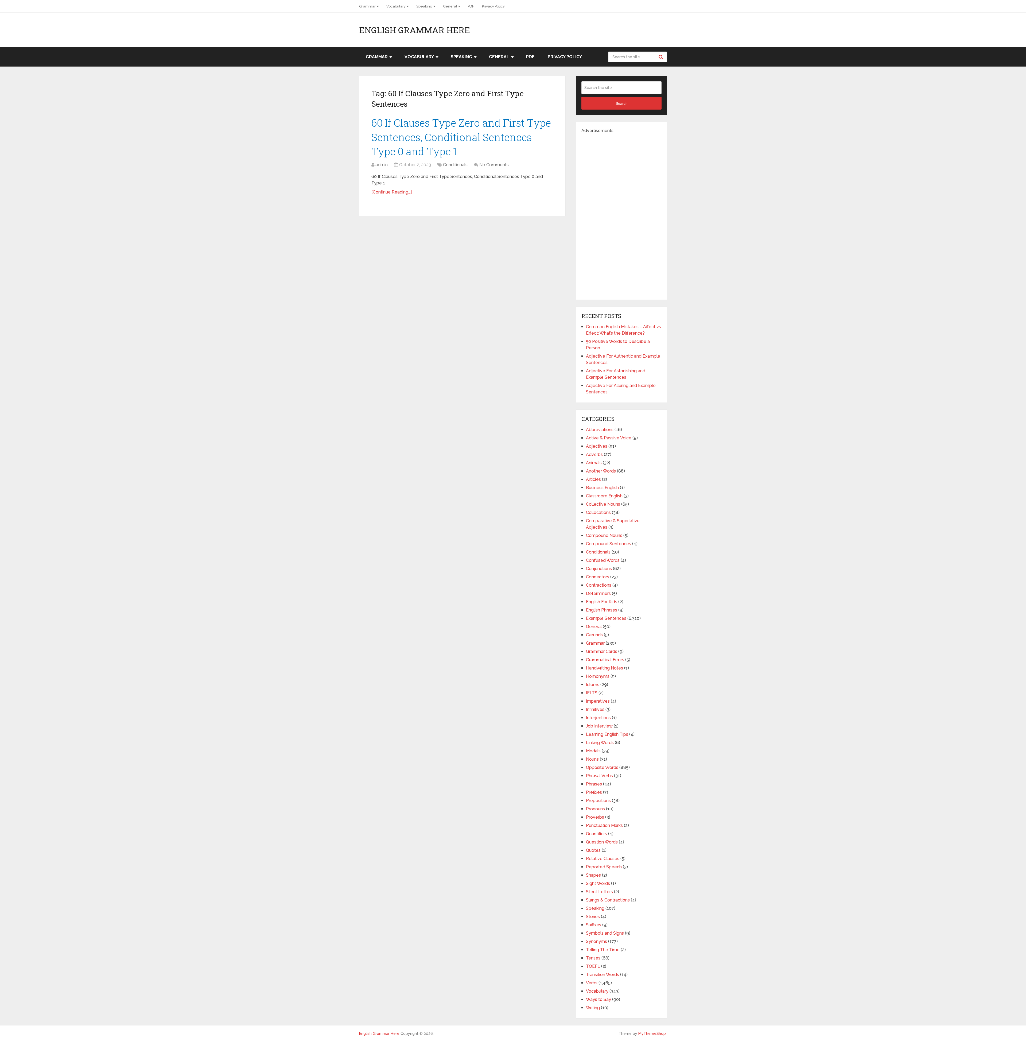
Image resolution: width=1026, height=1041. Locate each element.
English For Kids (601, 601)
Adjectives (596, 446)
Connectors (597, 576)
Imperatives (598, 701)
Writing (593, 1007)
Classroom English (604, 495)
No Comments (494, 164)
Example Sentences (606, 618)
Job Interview (599, 726)
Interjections (598, 717)
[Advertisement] (621, 214)
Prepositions (598, 800)
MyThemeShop (652, 1033)
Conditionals (455, 164)
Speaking (424, 6)
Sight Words (598, 883)
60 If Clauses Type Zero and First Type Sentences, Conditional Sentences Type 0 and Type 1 (461, 137)
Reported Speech (604, 866)
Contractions (598, 585)
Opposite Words (602, 767)
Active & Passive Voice (608, 437)
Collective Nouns (603, 504)
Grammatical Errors (605, 659)
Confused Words (603, 560)
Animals (594, 462)
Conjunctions (599, 568)
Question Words (602, 842)
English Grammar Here (414, 30)
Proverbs (595, 817)
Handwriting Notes (604, 668)
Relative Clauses (602, 858)
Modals (593, 750)
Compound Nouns (604, 535)
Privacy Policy (493, 6)
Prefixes (594, 792)
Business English (602, 487)
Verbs (591, 982)
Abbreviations (599, 429)
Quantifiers (596, 833)
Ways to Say (598, 999)
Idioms (592, 684)
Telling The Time (603, 949)
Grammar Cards (601, 651)
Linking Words (600, 742)
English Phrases (601, 610)
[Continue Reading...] (391, 192)
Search (661, 57)
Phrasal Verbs (599, 775)
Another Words (601, 471)
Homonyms (597, 676)
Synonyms (596, 941)
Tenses (593, 958)
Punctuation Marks (604, 825)
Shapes (593, 875)
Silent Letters (599, 891)
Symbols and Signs (605, 933)
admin (381, 164)
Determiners (598, 593)
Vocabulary (396, 6)
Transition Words (602, 974)
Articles (593, 479)
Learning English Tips (607, 734)
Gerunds (594, 634)
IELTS (591, 692)
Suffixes (593, 924)
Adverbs (594, 454)
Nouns (592, 759)
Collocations (598, 512)
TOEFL (593, 966)
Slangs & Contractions (608, 900)
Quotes (593, 850)
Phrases (594, 784)
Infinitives (595, 709)
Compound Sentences (608, 543)
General (450, 6)
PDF (471, 6)
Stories (593, 916)
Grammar (367, 6)
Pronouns (595, 808)
